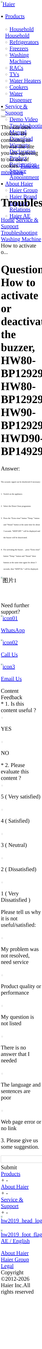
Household (21, 29)
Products (10, 1174)
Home (8, 220)
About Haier (15, 1187)
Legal (7, 1266)
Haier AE (19, 216)
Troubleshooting (19, 233)
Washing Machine (21, 239)
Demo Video (23, 119)
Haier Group (23, 190)
